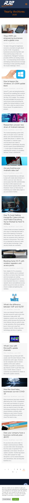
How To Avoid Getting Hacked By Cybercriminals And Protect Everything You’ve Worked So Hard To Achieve (14, 219)
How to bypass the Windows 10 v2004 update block (14, 83)
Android (5, 173)
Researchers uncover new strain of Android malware (14, 126)
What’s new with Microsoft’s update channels (11, 348)
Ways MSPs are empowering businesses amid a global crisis (13, 38)
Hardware (6, 268)
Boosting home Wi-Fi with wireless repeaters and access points (14, 263)
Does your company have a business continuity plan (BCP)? (14, 435)
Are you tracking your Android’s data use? (12, 169)
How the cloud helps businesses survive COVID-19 (14, 391)
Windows (6, 88)
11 (13, 472)
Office (5, 353)
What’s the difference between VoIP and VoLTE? (14, 305)
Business (6, 43)
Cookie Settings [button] (6, 499)
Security (5, 130)
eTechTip (6, 226)
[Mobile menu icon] (26, 4)
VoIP (5, 309)
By (12, 43)
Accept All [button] (15, 499)
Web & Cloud (7, 396)
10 (23, 469)
